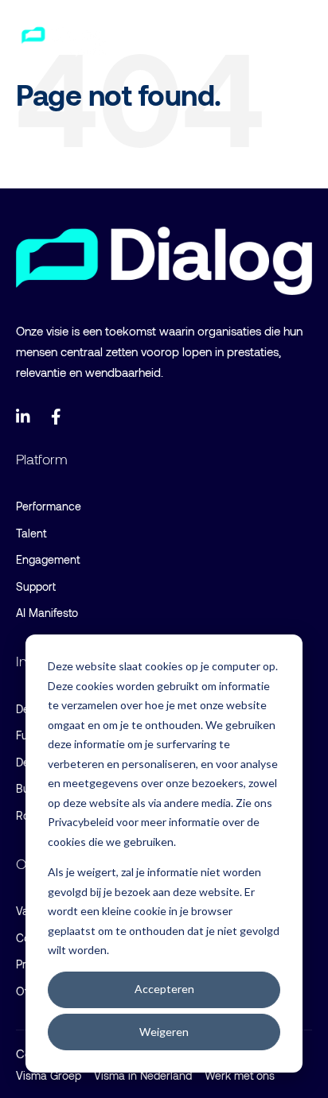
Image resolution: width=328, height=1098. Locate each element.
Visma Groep (48, 1075)
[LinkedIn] (24, 417)
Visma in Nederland (143, 1075)
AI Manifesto (47, 612)
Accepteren (164, 988)
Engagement (48, 559)
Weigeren (164, 1031)
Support (36, 586)
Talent (31, 533)
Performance (48, 506)
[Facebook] (59, 417)
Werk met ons (240, 1075)
